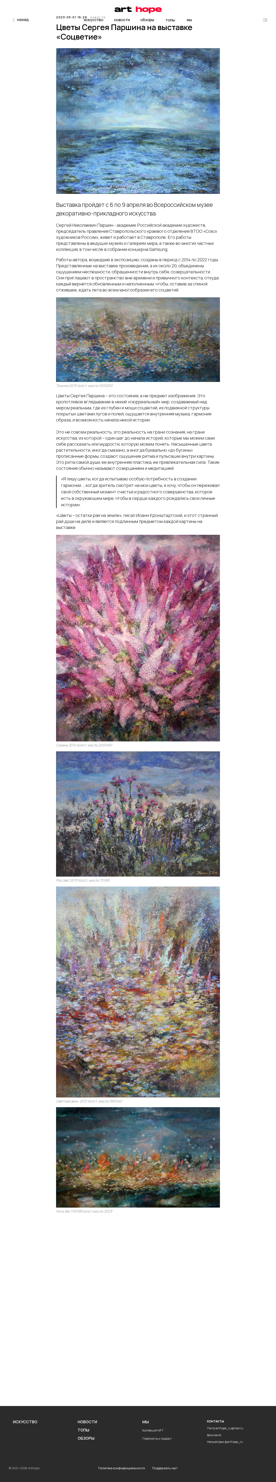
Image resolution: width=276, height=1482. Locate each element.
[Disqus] (138, 1283)
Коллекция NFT (152, 1430)
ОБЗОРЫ (86, 1438)
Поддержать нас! (165, 1468)
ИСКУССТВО (25, 1421)
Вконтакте (214, 1435)
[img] (265, 19)
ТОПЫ (83, 1430)
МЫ (145, 1421)
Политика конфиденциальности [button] (121, 1468)
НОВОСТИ (87, 1421)
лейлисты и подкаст (158, 1438)
